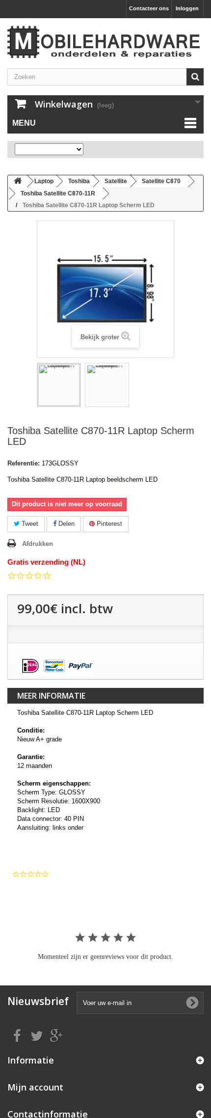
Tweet (29, 523)
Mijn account (35, 1087)
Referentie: (23, 463)
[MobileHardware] (105, 42)
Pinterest (108, 523)
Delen (65, 523)
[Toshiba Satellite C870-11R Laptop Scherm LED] (58, 385)
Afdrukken (37, 543)
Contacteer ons (149, 8)
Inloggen (187, 8)
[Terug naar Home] (17, 181)
